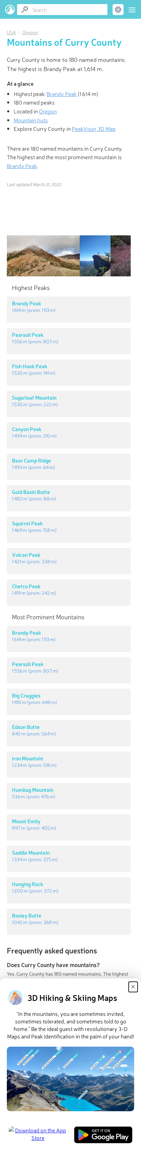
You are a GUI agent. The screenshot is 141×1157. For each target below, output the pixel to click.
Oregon (30, 32)
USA (11, 32)
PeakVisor (10, 9)
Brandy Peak (62, 93)
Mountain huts (31, 120)
